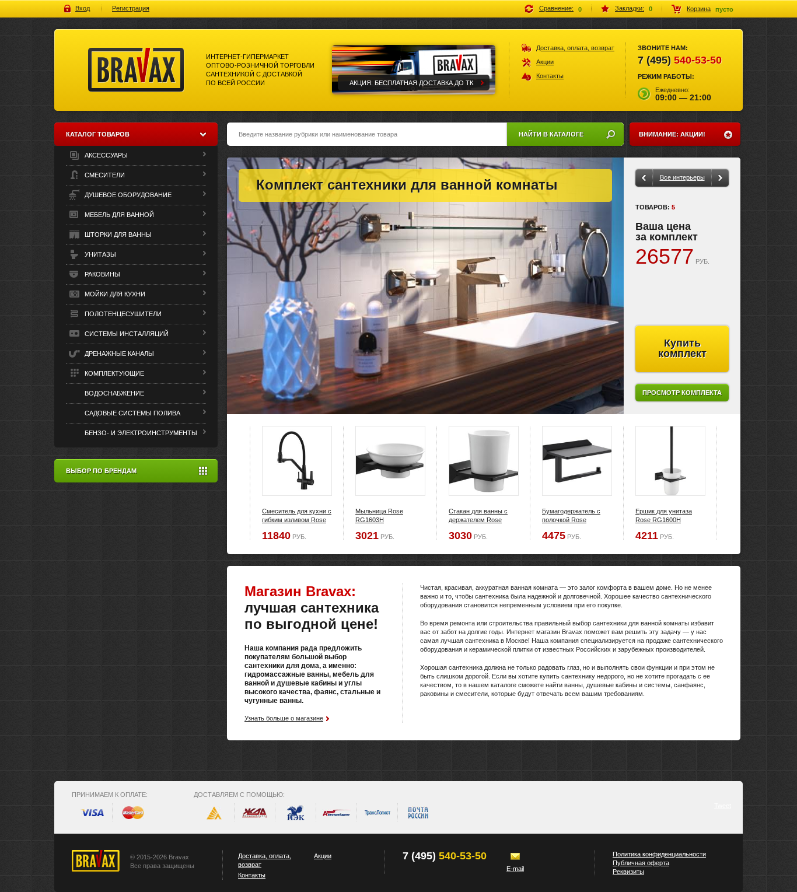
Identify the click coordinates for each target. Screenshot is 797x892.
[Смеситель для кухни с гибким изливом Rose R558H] (297, 461)
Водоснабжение (113, 393)
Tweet (722, 805)
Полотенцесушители (122, 313)
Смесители (104, 175)
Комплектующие (113, 373)
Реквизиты (628, 871)
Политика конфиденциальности (659, 854)
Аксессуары (105, 155)
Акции (545, 61)
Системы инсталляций (126, 333)
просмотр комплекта (682, 392)
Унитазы (99, 254)
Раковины (101, 274)
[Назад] (643, 178)
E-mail (515, 868)
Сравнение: (556, 8)
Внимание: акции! (672, 134)
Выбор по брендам (101, 470)
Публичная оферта (641, 862)
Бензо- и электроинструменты (140, 432)
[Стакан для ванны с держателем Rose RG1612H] (484, 461)
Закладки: (629, 8)
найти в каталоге (551, 134)
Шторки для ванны (117, 234)
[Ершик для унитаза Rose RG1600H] (670, 461)
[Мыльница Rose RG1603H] (390, 461)
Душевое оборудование (127, 194)
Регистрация (130, 8)
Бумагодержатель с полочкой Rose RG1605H (571, 520)
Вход (82, 8)
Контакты (550, 75)
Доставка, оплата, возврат (575, 47)
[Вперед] (720, 178)
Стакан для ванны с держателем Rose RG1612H (478, 520)
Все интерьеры (682, 177)
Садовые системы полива (131, 413)
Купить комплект (682, 348)
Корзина (699, 8)
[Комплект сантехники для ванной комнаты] (425, 286)
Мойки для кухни (114, 294)
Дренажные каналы (118, 353)
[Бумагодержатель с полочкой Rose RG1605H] (577, 461)
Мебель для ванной (118, 214)
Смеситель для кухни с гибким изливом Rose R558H (296, 520)
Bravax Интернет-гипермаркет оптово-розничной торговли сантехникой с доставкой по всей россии (136, 70)
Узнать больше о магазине (283, 718)
